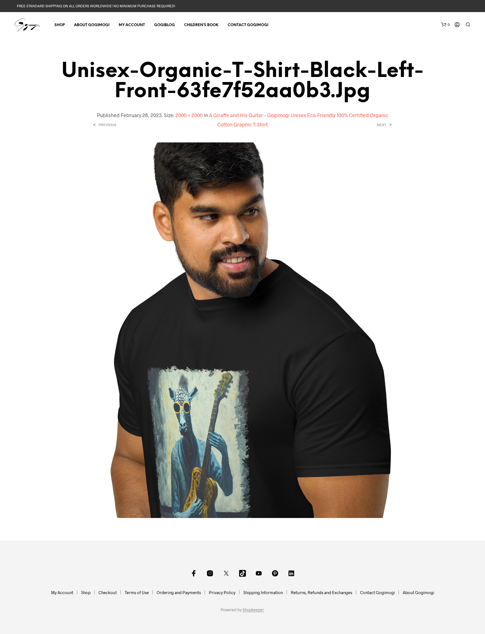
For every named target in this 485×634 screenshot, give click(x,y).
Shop (59, 25)
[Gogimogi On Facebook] (193, 573)
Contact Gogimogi (248, 25)
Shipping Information (263, 592)
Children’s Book (201, 25)
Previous (107, 125)
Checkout (108, 592)
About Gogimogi (91, 25)
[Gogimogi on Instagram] (210, 573)
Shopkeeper (253, 610)
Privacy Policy (222, 592)
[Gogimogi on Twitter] (226, 573)
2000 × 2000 (189, 115)
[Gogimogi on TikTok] (242, 573)
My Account (132, 25)
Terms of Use (137, 592)
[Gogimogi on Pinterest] (275, 573)
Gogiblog (164, 25)
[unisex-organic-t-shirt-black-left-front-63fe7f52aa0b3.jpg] (242, 329)
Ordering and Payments (179, 592)
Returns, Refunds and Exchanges (321, 592)
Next (381, 125)
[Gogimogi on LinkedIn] (291, 573)
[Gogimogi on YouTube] (258, 573)
